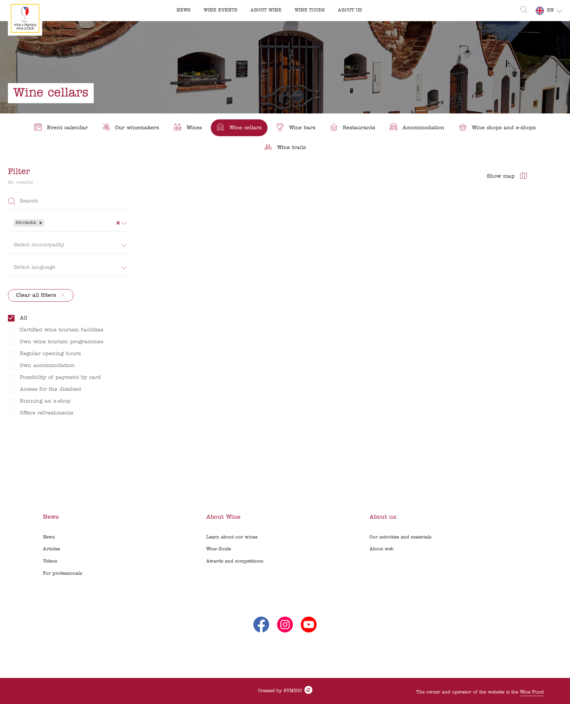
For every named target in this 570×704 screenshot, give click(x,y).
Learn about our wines (232, 537)
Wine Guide (218, 549)
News (49, 537)
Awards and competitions (234, 561)
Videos (50, 561)
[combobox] (47, 223)
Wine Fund (532, 692)
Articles (51, 549)
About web (381, 549)
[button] (40, 223)
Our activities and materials (400, 537)
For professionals (62, 573)
